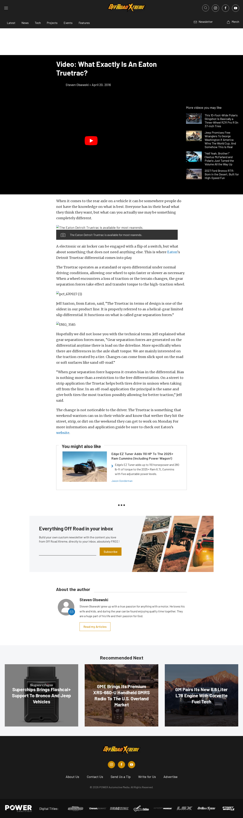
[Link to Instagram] (215, 8)
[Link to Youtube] (235, 8)
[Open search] (205, 8)
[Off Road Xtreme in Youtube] (131, 764)
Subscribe (111, 551)
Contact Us (95, 777)
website (62, 433)
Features (84, 22)
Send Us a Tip (121, 777)
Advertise (170, 777)
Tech (38, 22)
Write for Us (147, 777)
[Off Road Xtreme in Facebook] (121, 764)
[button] (91, 141)
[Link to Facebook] (225, 8)
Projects (52, 22)
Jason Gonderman (122, 480)
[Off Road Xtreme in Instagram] (111, 764)
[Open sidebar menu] (6, 8)
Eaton (172, 252)
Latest (11, 22)
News (25, 22)
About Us (72, 777)
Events (68, 22)
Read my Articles (95, 626)
